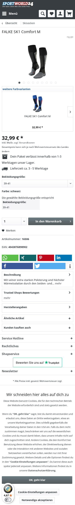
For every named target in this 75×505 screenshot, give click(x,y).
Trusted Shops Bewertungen (21, 292)
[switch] (8, 500)
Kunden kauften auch (17, 327)
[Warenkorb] (69, 13)
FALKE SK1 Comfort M (37, 116)
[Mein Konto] (60, 13)
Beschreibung (12, 274)
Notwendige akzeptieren (37, 500)
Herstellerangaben (15, 307)
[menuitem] (9, 13)
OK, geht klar (37, 480)
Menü (13, 13)
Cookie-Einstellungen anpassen (37, 492)
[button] (10, 258)
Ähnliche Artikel (14, 318)
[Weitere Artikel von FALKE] (70, 37)
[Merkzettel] (51, 13)
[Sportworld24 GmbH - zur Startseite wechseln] (18, 5)
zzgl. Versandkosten (24, 142)
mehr (58, 283)
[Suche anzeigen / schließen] (42, 13)
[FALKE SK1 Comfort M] (37, 104)
